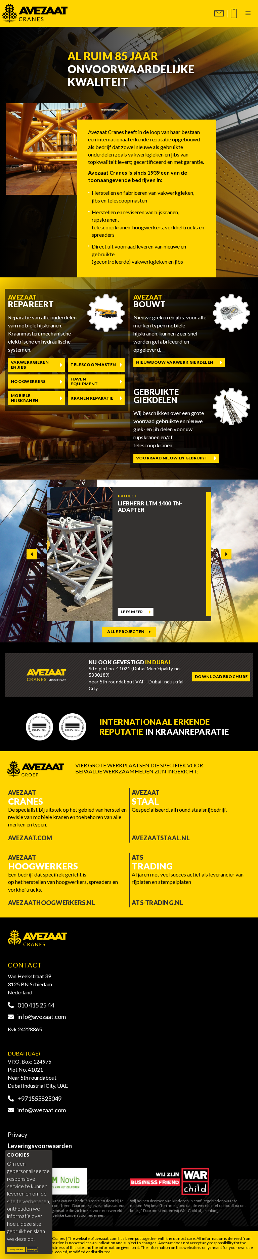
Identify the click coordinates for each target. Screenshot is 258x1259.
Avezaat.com (30, 838)
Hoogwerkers (28, 381)
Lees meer (132, 611)
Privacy (17, 1134)
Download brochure (221, 676)
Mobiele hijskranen (24, 398)
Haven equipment (84, 381)
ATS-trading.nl (157, 902)
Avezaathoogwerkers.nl (51, 902)
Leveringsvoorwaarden (40, 1146)
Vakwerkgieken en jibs (30, 364)
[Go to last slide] (32, 554)
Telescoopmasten (93, 364)
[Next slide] (226, 554)
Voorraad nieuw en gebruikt (172, 457)
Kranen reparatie (92, 398)
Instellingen (32, 1249)
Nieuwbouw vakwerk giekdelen (175, 362)
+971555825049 (38, 1098)
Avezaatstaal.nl (161, 838)
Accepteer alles (17, 1249)
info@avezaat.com (41, 1016)
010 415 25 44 (35, 1005)
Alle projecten (125, 631)
